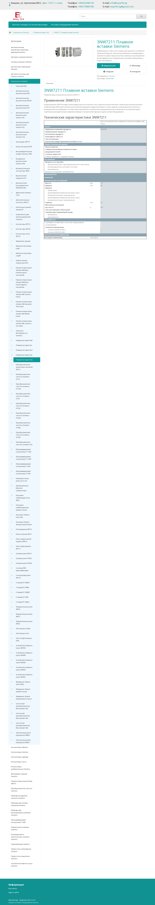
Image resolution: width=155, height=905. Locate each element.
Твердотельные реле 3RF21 (24, 615)
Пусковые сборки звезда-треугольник (24, 523)
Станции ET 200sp (22, 602)
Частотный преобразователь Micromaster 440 (23, 725)
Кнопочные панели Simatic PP (23, 208)
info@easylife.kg (118, 2)
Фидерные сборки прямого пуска (23, 690)
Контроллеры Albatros (19, 747)
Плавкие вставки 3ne (24, 355)
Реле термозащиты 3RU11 (23, 547)
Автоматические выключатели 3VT (23, 106)
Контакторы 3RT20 (23, 229)
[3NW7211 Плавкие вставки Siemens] (68, 51)
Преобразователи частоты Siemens (21, 789)
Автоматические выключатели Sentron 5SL (22, 124)
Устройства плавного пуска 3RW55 (24, 675)
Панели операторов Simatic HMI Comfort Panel (24, 294)
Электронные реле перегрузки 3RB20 (23, 734)
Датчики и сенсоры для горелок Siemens (20, 75)
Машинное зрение (23, 241)
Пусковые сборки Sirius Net (22, 516)
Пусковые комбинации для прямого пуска (22, 507)
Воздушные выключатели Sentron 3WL (21, 161)
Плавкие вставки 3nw (41, 32)
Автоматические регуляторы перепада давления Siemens (19, 49)
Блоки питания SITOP (24, 147)
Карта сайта (13, 892)
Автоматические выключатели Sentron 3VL (22, 115)
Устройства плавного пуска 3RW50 (24, 668)
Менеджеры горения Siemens (19, 775)
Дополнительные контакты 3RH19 (22, 201)
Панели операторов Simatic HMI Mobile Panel (24, 313)
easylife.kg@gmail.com (122, 6)
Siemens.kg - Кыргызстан (19, 900)
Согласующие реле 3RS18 (23, 576)
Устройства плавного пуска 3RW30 (24, 646)
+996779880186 (86, 6)
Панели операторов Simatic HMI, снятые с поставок (24, 323)
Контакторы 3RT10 (23, 224)
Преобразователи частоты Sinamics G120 (23, 396)
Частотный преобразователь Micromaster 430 (23, 715)
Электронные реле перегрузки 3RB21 (23, 741)
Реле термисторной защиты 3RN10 (23, 540)
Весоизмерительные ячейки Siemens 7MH (24, 152)
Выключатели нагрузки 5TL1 (21, 177)
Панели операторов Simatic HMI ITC (21, 782)
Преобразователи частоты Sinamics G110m (23, 386)
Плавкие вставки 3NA (24, 340)
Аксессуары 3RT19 (23, 142)
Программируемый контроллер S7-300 (23, 472)
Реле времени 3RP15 (24, 529)
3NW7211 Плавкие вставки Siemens (66, 32)
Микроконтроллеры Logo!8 (23, 254)
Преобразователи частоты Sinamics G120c (23, 405)
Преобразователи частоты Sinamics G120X (23, 434)
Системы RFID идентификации (22, 569)
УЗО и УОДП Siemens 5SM (24, 639)
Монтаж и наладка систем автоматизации (29, 24)
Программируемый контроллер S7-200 (23, 465)
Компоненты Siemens (21, 32)
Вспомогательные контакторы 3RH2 (23, 169)
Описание (49, 83)
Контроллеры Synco (18, 762)
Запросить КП (109, 66)
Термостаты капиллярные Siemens (21, 850)
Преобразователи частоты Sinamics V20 (24, 443)
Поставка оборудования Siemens (64, 24)
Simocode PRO (21, 86)
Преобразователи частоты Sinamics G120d (23, 415)
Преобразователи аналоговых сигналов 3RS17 (24, 367)
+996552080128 (86, 2)
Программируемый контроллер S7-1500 (23, 458)
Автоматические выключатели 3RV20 (23, 99)
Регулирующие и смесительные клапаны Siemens (20, 836)
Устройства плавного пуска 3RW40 (24, 654)
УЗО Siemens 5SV (22, 633)
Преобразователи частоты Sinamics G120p (23, 425)
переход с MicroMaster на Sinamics (21, 333)
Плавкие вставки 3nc (24, 345)
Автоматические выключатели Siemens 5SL (22, 134)
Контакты (12, 888)
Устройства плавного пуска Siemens (21, 864)
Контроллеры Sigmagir (19, 757)
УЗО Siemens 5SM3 (23, 628)
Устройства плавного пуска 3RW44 (24, 661)
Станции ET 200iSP (23, 582)
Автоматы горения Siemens (21, 57)
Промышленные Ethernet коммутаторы (22, 488)
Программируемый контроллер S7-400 (18, 821)
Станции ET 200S (22, 597)
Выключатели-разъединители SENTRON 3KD (22, 185)
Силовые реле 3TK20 (24, 558)
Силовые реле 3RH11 (24, 553)
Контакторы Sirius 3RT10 (23, 235)
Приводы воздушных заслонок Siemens (19, 797)
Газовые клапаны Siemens (21, 62)
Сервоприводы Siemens (20, 844)
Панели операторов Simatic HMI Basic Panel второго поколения (24, 271)
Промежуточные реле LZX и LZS (22, 479)
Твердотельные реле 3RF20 (24, 608)
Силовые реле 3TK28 (24, 563)
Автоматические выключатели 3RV (23, 92)
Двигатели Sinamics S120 (23, 194)
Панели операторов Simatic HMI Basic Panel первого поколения (24, 283)
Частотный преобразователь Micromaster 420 (23, 706)
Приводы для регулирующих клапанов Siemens (20, 812)
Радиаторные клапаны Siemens (20, 828)
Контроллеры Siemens (19, 752)
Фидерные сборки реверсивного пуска (24, 697)
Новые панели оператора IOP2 (22, 261)
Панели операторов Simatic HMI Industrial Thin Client (24, 304)
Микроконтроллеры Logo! (23, 247)
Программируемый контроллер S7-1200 (23, 450)
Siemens (112, 76)
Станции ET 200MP (23, 592)
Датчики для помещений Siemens (20, 68)
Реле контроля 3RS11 (24, 534)
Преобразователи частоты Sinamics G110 (23, 376)
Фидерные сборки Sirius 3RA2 (23, 683)
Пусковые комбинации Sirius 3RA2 (23, 497)
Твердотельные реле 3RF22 (24, 622)
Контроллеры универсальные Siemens (20, 768)
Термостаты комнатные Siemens (20, 857)
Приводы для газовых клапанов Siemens (19, 804)
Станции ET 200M (22, 587)
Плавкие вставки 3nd (24, 350)
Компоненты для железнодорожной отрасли (23, 216)
